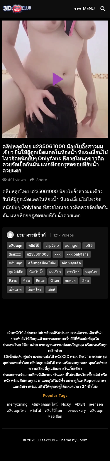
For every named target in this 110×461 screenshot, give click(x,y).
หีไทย (54, 280)
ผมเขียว (55, 272)
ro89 (88, 245)
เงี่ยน (85, 280)
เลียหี (51, 289)
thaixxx (15, 254)
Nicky (66, 404)
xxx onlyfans (78, 254)
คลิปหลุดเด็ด (71, 263)
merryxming (17, 404)
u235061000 (38, 254)
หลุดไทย (91, 272)
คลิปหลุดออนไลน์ (44, 404)
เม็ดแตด (15, 289)
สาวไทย (73, 272)
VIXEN (80, 404)
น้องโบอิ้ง (36, 272)
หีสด (26, 280)
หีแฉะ (40, 280)
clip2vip (52, 245)
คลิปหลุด (15, 245)
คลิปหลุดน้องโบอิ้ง (42, 263)
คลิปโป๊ (33, 245)
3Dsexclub (45, 440)
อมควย (70, 280)
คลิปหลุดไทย (16, 410)
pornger (72, 245)
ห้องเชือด (55, 416)
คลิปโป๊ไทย (53, 410)
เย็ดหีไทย (35, 289)
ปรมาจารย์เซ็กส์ (31, 234)
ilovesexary (76, 410)
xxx (58, 254)
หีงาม (13, 280)
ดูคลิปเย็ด (16, 272)
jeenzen (96, 404)
